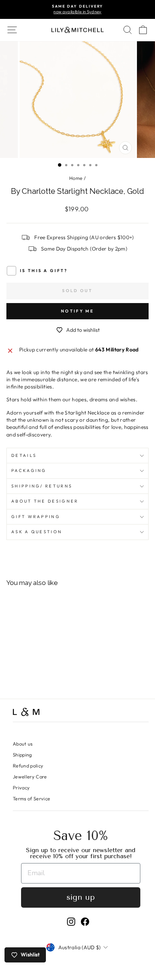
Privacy (21, 787)
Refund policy (28, 766)
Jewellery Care (30, 777)
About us (23, 744)
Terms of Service (31, 798)
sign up (81, 897)
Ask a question (36, 531)
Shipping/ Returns (41, 486)
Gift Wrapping (35, 516)
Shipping (22, 755)
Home (75, 178)
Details (23, 455)
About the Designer (45, 501)
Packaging (29, 470)
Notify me (77, 311)
